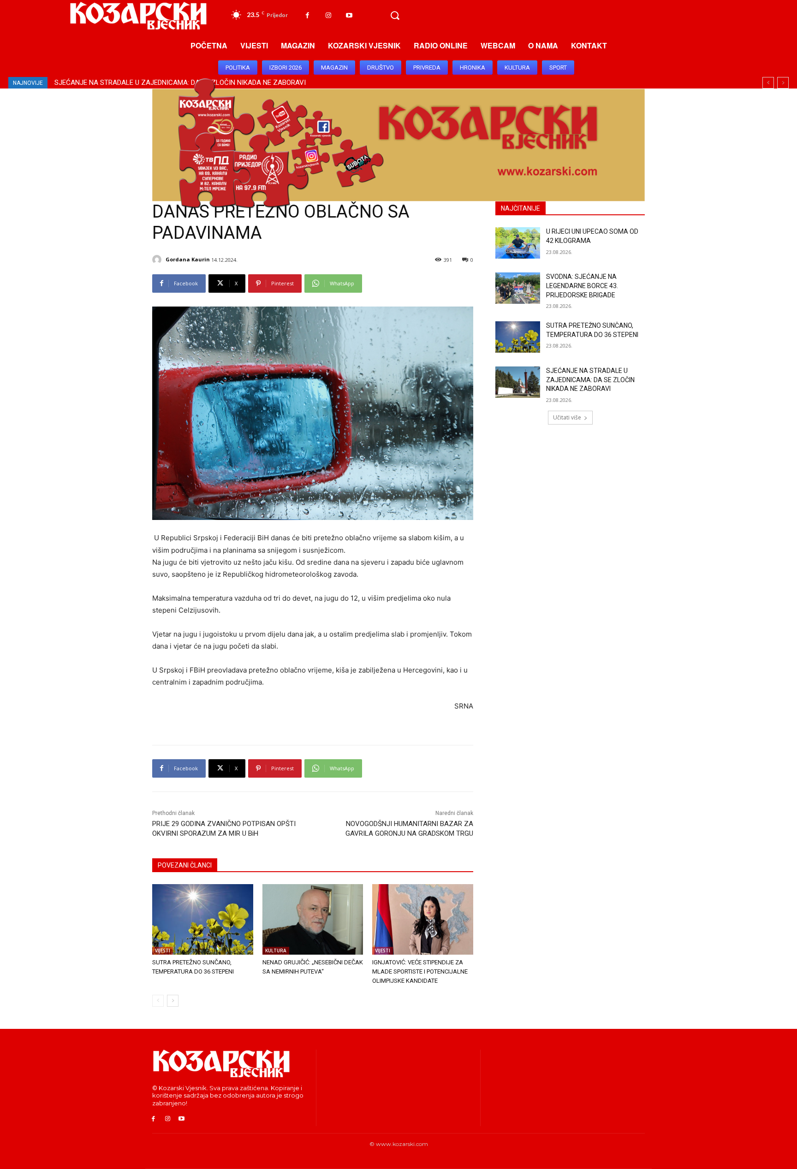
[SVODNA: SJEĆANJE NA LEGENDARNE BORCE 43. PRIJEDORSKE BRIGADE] (517, 288)
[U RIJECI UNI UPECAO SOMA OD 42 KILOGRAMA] (517, 243)
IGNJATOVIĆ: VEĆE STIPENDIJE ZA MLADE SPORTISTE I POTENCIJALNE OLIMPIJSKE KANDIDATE (420, 971)
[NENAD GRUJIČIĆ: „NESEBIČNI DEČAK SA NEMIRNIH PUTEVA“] (312, 919)
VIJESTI (162, 950)
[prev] (768, 83)
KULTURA (275, 950)
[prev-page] (158, 1001)
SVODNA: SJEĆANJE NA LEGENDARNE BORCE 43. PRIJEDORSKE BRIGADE (582, 285)
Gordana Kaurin (188, 259)
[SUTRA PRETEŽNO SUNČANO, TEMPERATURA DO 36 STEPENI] (202, 919)
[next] (783, 83)
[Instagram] (328, 15)
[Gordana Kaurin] (158, 259)
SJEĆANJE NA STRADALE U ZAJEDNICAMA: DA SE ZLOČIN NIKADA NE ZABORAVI (590, 379)
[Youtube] (349, 15)
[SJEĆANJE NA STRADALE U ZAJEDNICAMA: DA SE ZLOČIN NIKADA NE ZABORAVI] (517, 382)
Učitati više (567, 417)
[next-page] (172, 1001)
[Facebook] (307, 15)
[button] (395, 15)
